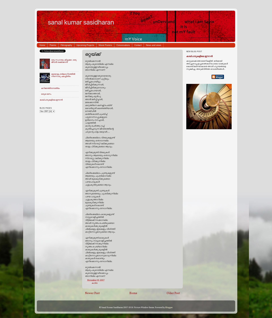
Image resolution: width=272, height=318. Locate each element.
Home (42, 45)
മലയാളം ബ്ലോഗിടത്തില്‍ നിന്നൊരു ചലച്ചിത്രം (63, 75)
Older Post (173, 293)
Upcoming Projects (85, 45)
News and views (153, 45)
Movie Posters (105, 45)
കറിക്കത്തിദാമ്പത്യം (50, 88)
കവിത (94, 283)
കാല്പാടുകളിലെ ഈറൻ (51, 100)
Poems (53, 45)
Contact (138, 45)
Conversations (123, 45)
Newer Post (92, 293)
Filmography (66, 45)
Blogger (169, 307)
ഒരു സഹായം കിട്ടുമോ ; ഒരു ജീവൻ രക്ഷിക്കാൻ (63, 61)
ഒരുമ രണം (46, 94)
